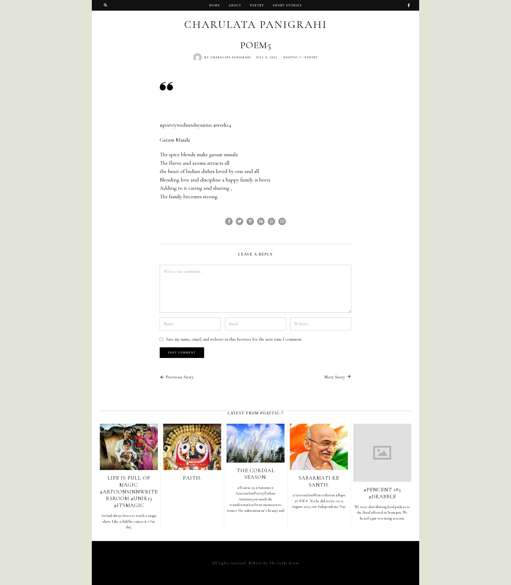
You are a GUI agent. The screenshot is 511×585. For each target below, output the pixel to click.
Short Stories (287, 5)
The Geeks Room (284, 563)
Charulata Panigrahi (231, 57)
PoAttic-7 (292, 57)
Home (214, 5)
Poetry (257, 5)
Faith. (192, 478)
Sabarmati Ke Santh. (319, 481)
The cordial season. (256, 474)
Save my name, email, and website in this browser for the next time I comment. (234, 339)
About (235, 5)
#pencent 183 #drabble (382, 493)
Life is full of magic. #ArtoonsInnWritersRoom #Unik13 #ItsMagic (129, 492)
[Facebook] (408, 5)
